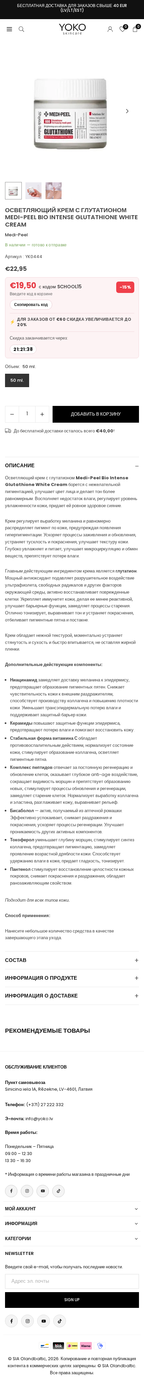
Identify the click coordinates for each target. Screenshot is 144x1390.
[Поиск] (21, 29)
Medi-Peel (16, 235)
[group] (72, 111)
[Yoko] (72, 28)
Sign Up (72, 1300)
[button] (127, 111)
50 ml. (17, 380)
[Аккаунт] (110, 29)
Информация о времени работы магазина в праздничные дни (69, 1174)
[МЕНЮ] (9, 29)
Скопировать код (31, 304)
